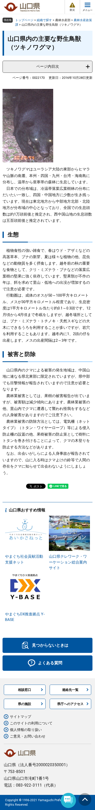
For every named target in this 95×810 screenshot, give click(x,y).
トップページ (24, 20)
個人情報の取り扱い (26, 730)
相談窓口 (24, 690)
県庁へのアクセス (70, 704)
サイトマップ (20, 717)
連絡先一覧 (70, 690)
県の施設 (24, 704)
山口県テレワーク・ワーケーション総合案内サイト (68, 562)
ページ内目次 (47, 66)
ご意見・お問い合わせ (27, 736)
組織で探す (44, 20)
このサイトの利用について (31, 723)
